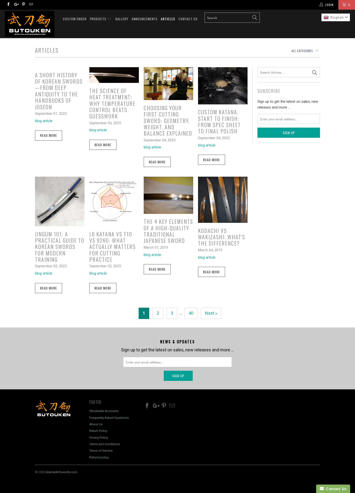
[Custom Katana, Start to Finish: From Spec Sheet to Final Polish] (223, 85)
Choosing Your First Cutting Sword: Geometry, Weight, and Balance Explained (168, 120)
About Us (96, 424)
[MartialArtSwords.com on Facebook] (8, 5)
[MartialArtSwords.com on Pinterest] (23, 5)
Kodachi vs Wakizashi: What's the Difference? (221, 237)
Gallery (121, 18)
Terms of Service (101, 450)
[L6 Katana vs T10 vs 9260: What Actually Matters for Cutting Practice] (114, 201)
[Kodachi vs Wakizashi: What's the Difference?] (223, 200)
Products (98, 18)
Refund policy (99, 457)
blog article (43, 121)
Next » (211, 313)
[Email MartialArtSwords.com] (31, 5)
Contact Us (188, 18)
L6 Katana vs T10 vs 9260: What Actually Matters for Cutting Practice (112, 246)
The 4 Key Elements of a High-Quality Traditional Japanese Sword (168, 231)
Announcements (144, 18)
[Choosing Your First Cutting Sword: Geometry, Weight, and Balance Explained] (168, 83)
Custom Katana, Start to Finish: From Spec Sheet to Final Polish (219, 121)
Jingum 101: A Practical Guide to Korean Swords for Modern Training (59, 246)
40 (191, 313)
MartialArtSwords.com (61, 472)
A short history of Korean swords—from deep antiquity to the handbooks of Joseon (59, 91)
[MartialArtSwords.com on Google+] (16, 5)
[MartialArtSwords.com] (31, 24)
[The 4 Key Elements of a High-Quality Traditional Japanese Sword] (168, 195)
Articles (168, 18)
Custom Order (74, 18)
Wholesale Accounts (103, 411)
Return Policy (98, 431)
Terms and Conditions (104, 444)
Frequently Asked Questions (109, 418)
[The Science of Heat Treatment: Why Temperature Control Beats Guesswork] (114, 75)
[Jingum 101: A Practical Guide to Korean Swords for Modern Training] (60, 201)
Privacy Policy (98, 437)
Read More (48, 135)
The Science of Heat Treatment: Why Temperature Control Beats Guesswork (112, 103)
